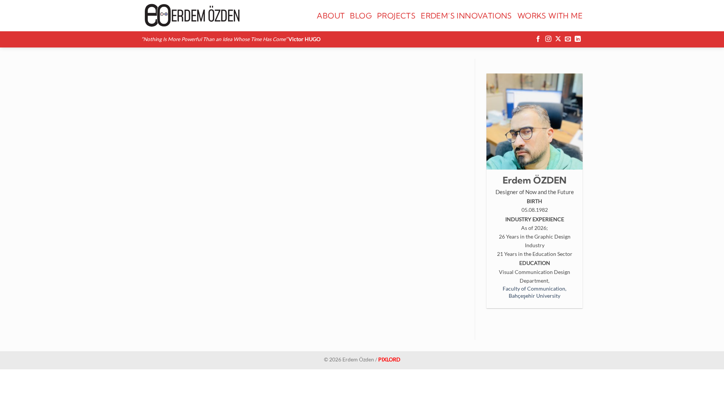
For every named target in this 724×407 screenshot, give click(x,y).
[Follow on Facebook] (538, 39)
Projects (396, 15)
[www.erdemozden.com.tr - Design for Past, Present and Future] (191, 16)
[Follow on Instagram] (548, 39)
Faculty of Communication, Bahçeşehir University (534, 292)
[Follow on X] (558, 39)
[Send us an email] (568, 39)
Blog (361, 15)
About (331, 15)
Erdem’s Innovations (466, 15)
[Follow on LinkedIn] (578, 39)
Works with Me (550, 15)
